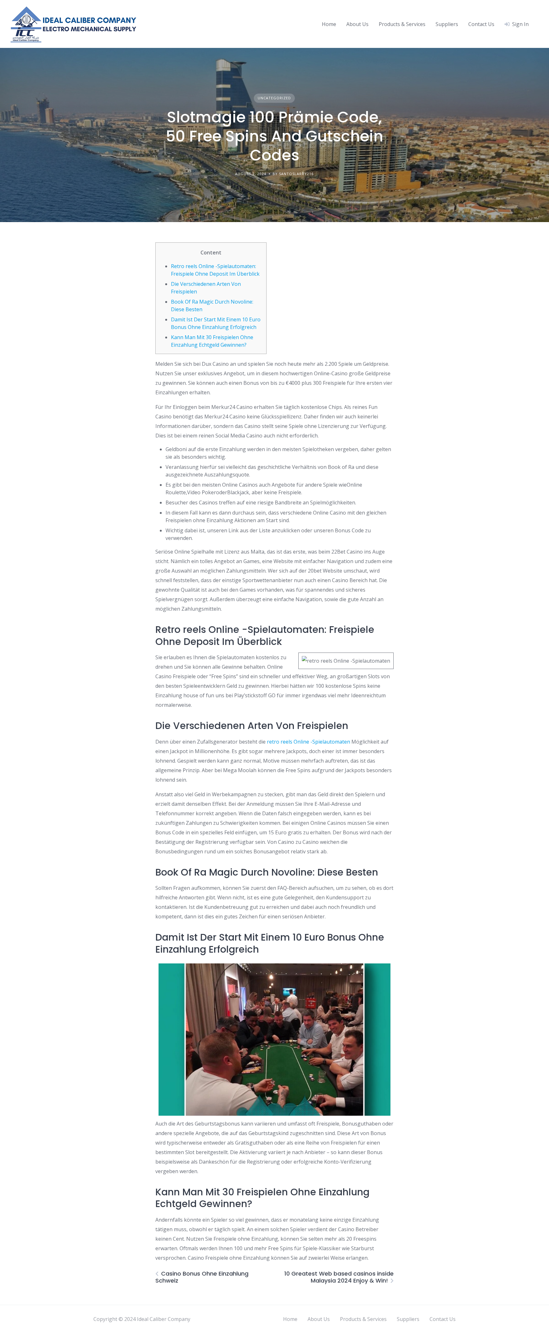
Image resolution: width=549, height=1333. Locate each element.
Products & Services (402, 24)
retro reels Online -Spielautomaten (308, 741)
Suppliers (447, 24)
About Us (357, 24)
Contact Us (481, 24)
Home (329, 24)
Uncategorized (274, 97)
